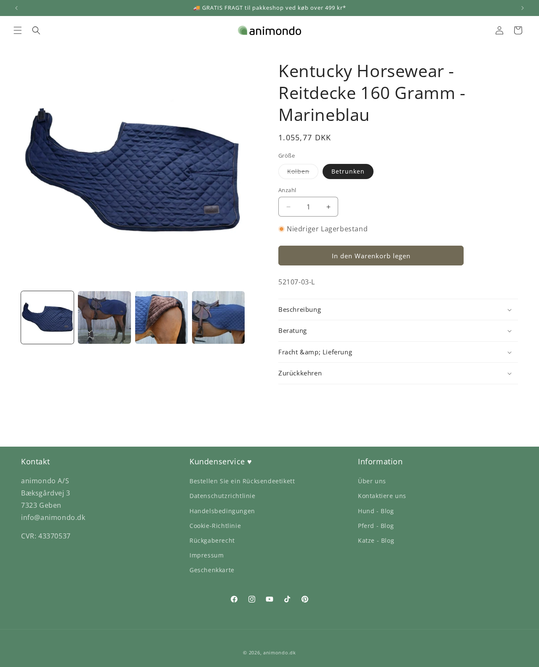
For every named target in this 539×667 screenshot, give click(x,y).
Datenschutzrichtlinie (222, 496)
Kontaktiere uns (382, 496)
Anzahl (287, 190)
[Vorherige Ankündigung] (16, 8)
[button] (17, 30)
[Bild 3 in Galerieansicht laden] (161, 317)
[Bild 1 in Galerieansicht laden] (47, 317)
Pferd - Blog (376, 526)
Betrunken (348, 171)
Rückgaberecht (212, 540)
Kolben (302, 173)
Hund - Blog (376, 511)
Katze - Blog (376, 540)
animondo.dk (279, 652)
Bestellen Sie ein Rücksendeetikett (242, 481)
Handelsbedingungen (222, 511)
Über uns (372, 481)
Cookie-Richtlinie (215, 526)
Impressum (206, 555)
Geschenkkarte (212, 570)
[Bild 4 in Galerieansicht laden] (218, 317)
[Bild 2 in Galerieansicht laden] (104, 317)
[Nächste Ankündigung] (522, 8)
